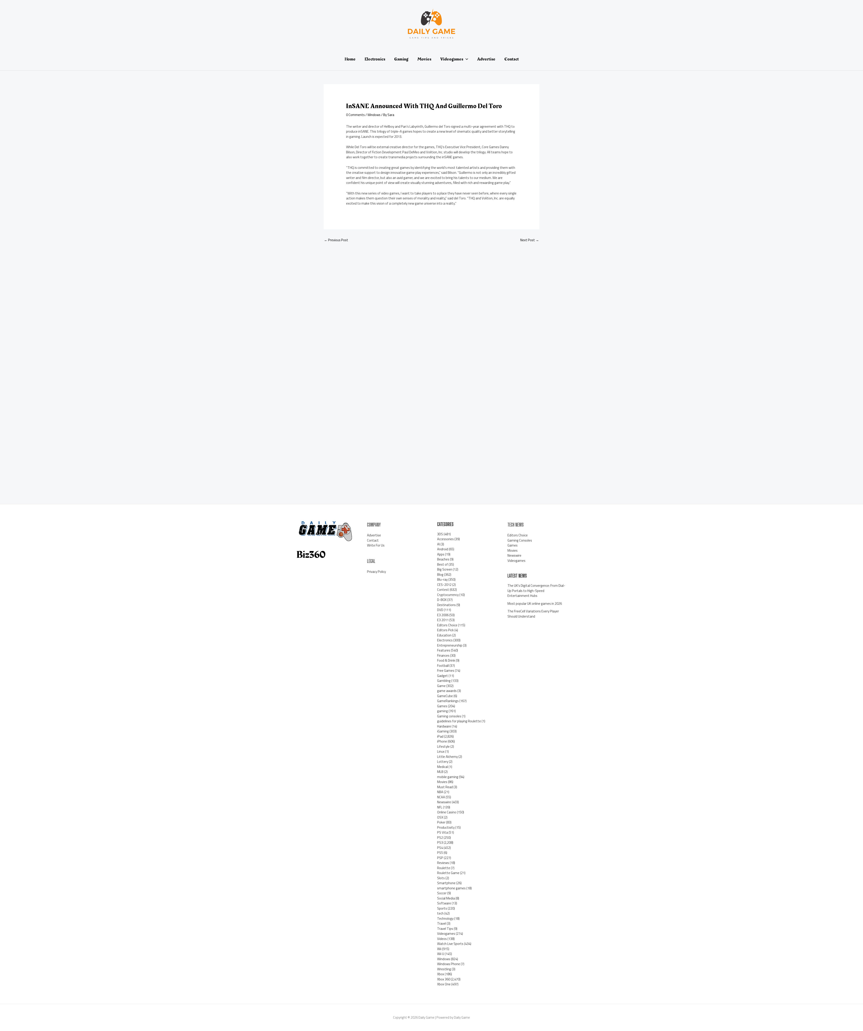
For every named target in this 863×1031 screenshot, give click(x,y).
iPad (440, 736)
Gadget (442, 675)
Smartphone (446, 883)
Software (444, 903)
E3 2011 (443, 620)
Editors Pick (445, 630)
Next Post (529, 240)
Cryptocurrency (448, 594)
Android (442, 549)
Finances (443, 655)
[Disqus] (431, 306)
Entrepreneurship (449, 645)
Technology (445, 918)
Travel (441, 923)
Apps (440, 554)
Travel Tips (445, 928)
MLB (440, 771)
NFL (439, 807)
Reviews (443, 862)
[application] (465, 59)
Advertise (374, 535)
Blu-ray (442, 579)
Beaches (443, 559)
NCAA (441, 797)
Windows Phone (448, 964)
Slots (441, 878)
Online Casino (446, 812)
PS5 (440, 852)
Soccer (442, 893)
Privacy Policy (376, 571)
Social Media (446, 898)
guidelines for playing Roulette (459, 721)
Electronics (445, 640)
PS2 (440, 837)
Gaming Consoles (519, 540)
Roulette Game (448, 873)
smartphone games (451, 888)
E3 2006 (443, 615)
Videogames (446, 933)
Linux (441, 751)
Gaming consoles (449, 716)
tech (440, 913)
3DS (440, 534)
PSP (440, 858)
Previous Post (336, 240)
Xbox (440, 974)
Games (442, 706)
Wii (439, 949)
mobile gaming (447, 777)
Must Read (445, 787)
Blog (440, 574)
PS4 (440, 847)
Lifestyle (443, 746)
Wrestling (444, 969)
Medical (442, 766)
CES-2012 (444, 584)
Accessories (445, 539)
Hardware (444, 726)
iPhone (442, 741)
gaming (442, 711)
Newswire (444, 802)
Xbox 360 (443, 979)
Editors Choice (447, 625)
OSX (440, 817)
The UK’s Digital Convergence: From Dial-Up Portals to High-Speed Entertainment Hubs (536, 590)
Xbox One (444, 984)
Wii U (440, 954)
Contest (443, 589)
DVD (440, 610)
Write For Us (376, 545)
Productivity (446, 827)
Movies (442, 782)
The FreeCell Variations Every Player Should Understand (533, 614)
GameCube (445, 696)
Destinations (446, 605)
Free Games (445, 670)
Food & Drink (446, 660)
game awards (447, 690)
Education (444, 635)
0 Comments (355, 115)
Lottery (442, 761)
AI (438, 544)
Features (443, 650)
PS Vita (442, 832)
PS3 (440, 842)
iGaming (443, 731)
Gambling (444, 680)
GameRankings (448, 701)
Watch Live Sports (450, 943)
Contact (373, 540)
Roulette (443, 868)
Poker (441, 822)
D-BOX (442, 599)
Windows (373, 115)
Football (443, 665)
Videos (442, 938)
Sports (442, 908)
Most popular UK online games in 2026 (534, 603)
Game (441, 686)
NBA (440, 792)
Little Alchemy (447, 756)
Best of (442, 564)
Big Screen (444, 569)
